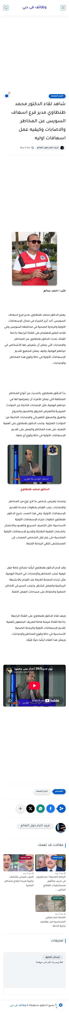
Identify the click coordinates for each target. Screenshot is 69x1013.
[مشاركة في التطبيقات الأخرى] (20, 808)
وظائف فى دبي (34, 8)
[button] (50, 808)
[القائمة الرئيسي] (63, 7)
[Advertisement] (34, 56)
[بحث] (5, 7)
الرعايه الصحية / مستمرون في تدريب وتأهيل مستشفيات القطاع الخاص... (51, 883)
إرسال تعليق (52, 957)
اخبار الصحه (57, 96)
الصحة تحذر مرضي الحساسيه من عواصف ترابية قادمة (53, 922)
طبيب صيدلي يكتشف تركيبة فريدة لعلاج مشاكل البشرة (19, 881)
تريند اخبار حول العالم (48, 148)
